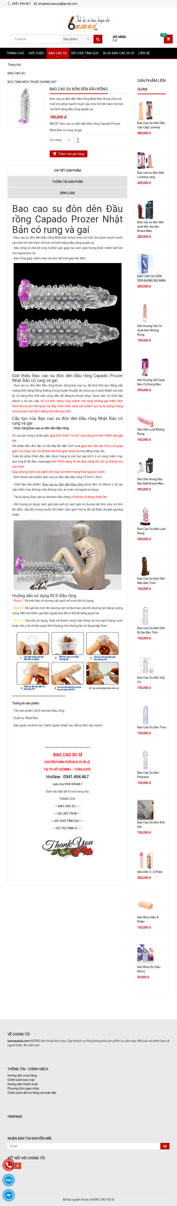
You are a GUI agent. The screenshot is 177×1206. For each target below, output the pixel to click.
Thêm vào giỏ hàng (71, 154)
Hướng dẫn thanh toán (23, 1084)
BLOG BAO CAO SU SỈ (118, 53)
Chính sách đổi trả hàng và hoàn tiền (32, 1092)
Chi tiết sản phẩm (67, 170)
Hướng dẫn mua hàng (22, 1075)
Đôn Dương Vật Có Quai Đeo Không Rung (149, 330)
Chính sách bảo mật (21, 1080)
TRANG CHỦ (15, 53)
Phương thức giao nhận (23, 1088)
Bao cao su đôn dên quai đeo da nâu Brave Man (150, 226)
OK (165, 1146)
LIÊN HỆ (144, 53)
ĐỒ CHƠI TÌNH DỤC (85, 53)
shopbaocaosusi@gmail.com (57, 3)
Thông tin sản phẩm (67, 181)
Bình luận (67, 193)
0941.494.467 (21, 3)
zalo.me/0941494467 (67, 784)
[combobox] (76, 38)
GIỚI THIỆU (36, 53)
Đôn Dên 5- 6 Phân (149, 872)
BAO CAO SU (58, 53)
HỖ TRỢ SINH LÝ (67, 828)
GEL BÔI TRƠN (67, 813)
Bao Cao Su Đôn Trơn (151, 727)
